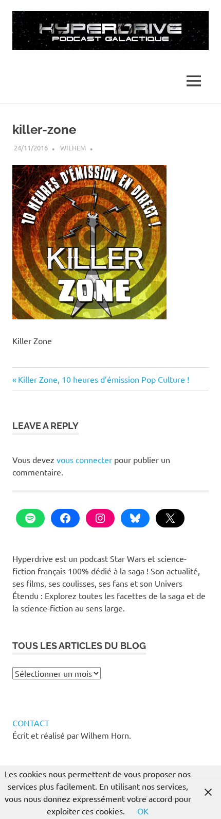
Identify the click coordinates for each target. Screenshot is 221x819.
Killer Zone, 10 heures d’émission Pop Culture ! (103, 379)
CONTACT (30, 723)
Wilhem (73, 147)
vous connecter (84, 459)
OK (143, 811)
